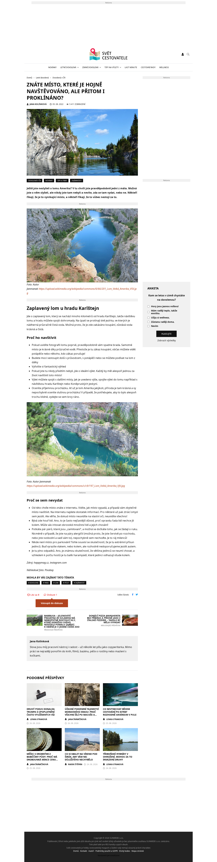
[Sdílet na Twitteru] (137, 595)
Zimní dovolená (90, 67)
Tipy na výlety (112, 67)
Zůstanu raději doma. (162, 322)
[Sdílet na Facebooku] (133, 595)
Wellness (164, 67)
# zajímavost (79, 583)
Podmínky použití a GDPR (106, 851)
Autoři (91, 851)
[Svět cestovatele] (109, 54)
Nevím (154, 326)
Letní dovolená (68, 67)
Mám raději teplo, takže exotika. (164, 312)
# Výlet (66, 583)
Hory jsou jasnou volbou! (165, 306)
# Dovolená (33, 583)
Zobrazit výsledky (166, 340)
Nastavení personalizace (108, 855)
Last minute (131, 67)
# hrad (46, 583)
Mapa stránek (138, 851)
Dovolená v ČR (34, 180)
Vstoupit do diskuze (52, 603)
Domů (76, 851)
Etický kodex (124, 851)
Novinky (52, 67)
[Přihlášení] (182, 54)
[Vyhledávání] (188, 54)
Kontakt (83, 851)
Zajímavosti (76, 180)
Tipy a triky (62, 180)
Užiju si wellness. (160, 317)
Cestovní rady (148, 67)
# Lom (55, 583)
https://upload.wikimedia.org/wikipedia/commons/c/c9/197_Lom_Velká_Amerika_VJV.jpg (76, 486)
